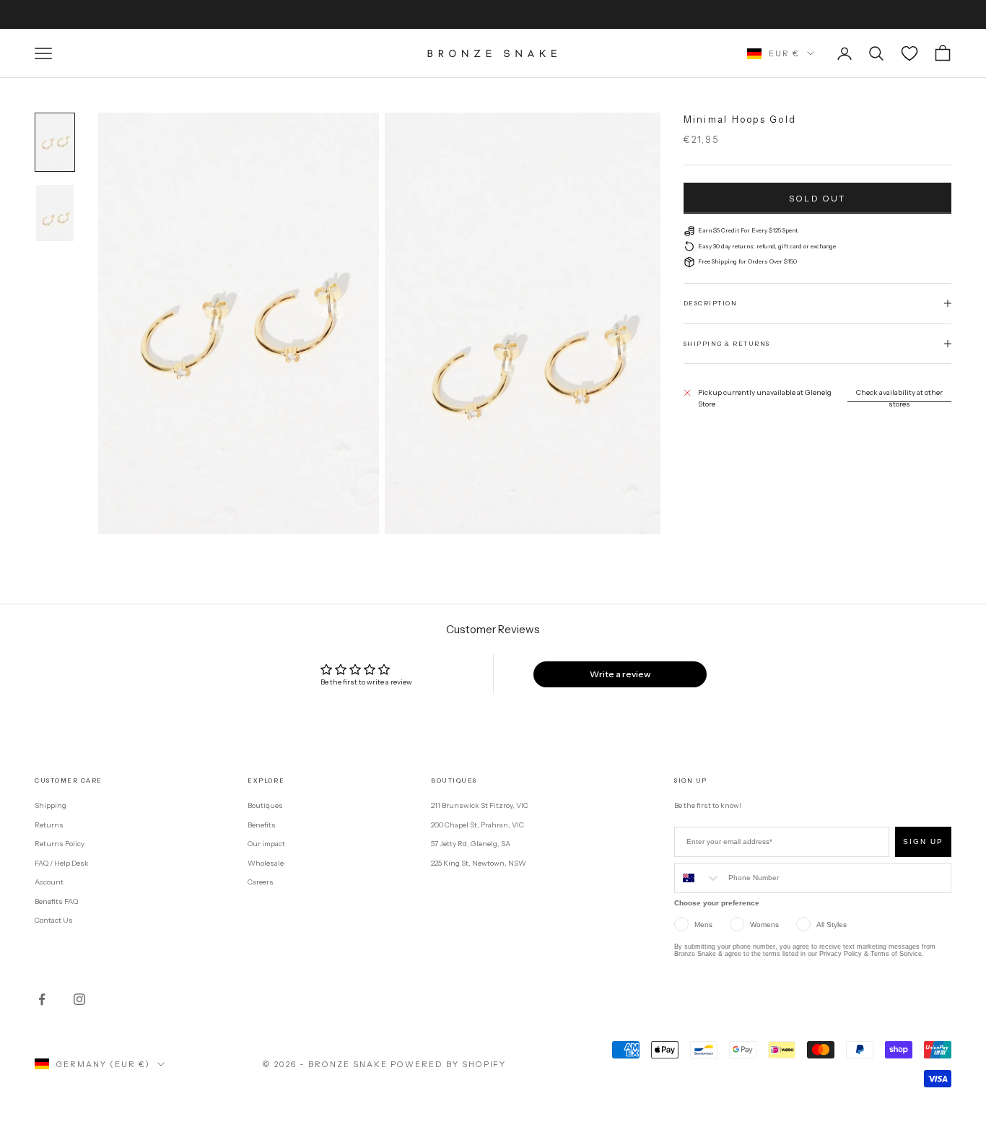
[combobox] (698, 878)
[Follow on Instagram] (79, 999)
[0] (909, 53)
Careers (261, 882)
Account (49, 882)
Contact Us (54, 920)
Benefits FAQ (56, 901)
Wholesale (266, 863)
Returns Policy (59, 843)
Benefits (262, 825)
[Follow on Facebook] (42, 999)
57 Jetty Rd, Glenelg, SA (470, 843)
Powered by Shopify (449, 1064)
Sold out (817, 198)
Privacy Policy (840, 953)
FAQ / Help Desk (62, 863)
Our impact (266, 843)
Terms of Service (896, 953)
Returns (49, 825)
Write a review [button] (620, 674)
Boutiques (265, 805)
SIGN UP (923, 841)
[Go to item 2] (55, 213)
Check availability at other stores (899, 398)
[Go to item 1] (55, 142)
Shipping (50, 805)
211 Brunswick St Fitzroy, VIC (479, 805)
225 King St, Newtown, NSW (478, 863)
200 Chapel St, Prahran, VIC (477, 825)
